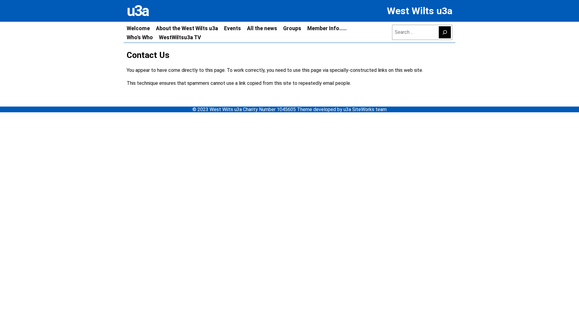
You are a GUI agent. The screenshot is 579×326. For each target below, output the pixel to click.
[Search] (445, 32)
